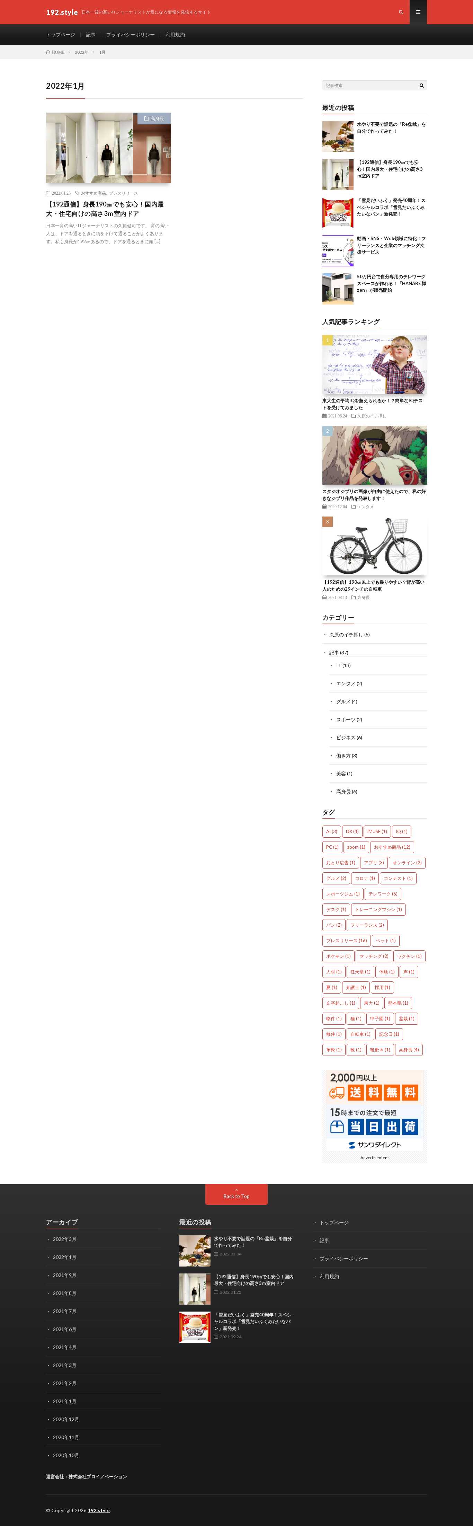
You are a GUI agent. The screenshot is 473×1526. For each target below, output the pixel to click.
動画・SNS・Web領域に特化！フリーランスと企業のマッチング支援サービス (391, 245)
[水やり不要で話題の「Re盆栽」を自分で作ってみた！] (338, 136)
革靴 (334, 1049)
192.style (99, 1510)
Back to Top (237, 1196)
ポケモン (338, 956)
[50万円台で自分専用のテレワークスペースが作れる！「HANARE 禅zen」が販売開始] (338, 289)
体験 (387, 971)
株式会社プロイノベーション (98, 1476)
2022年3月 (65, 1239)
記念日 (389, 1034)
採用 (382, 987)
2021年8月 (65, 1293)
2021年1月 (65, 1401)
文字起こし (340, 1003)
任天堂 (360, 971)
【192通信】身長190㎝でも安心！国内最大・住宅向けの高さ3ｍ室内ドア (105, 208)
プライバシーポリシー (130, 34)
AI (331, 831)
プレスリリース (123, 193)
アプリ (374, 862)
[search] (422, 85)
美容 (341, 773)
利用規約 (175, 34)
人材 (334, 971)
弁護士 (356, 987)
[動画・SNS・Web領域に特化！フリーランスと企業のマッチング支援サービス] (338, 250)
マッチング (374, 956)
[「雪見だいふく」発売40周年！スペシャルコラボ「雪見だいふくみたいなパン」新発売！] (338, 212)
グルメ (343, 701)
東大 (372, 1003)
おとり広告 (340, 862)
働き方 (343, 755)
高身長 (157, 118)
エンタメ (365, 506)
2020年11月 (66, 1437)
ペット (386, 940)
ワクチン (409, 956)
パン (334, 925)
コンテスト (398, 878)
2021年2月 (65, 1383)
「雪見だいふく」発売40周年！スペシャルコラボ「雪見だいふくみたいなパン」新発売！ (391, 207)
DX (352, 831)
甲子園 (380, 1018)
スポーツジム (343, 894)
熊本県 (398, 1003)
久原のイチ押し (371, 416)
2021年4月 (65, 1347)
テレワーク (383, 894)
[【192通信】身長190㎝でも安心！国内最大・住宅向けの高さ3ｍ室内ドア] (338, 174)
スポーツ (346, 719)
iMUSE (377, 831)
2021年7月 (65, 1311)
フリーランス (367, 925)
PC (332, 847)
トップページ (60, 34)
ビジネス (346, 737)
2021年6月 (65, 1329)
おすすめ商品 (93, 193)
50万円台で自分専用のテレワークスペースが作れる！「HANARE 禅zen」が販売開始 (391, 283)
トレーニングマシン (378, 909)
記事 (91, 34)
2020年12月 (66, 1419)
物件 (334, 1018)
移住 (334, 1034)
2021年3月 (65, 1365)
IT (338, 665)
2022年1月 (65, 1257)
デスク (336, 909)
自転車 (360, 1034)
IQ (402, 831)
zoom (356, 847)
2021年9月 (65, 1275)
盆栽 (406, 1018)
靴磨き (380, 1049)
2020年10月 (66, 1455)
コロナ (365, 878)
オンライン (407, 862)
